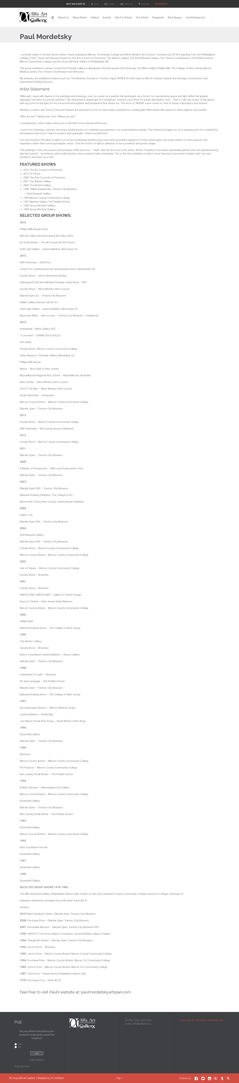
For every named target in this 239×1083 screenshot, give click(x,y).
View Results (37, 1060)
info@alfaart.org (142, 1023)
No (19, 1047)
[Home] (53, 17)
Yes (20, 1044)
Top (118, 1078)
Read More (161, 3)
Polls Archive (22, 1066)
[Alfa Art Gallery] (34, 17)
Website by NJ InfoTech (50, 1078)
